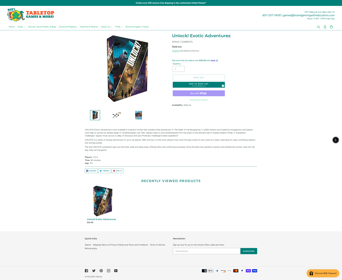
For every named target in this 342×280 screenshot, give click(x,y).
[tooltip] (223, 86)
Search (88, 245)
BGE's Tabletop (96, 277)
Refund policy (91, 248)
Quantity (177, 64)
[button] (199, 85)
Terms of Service (157, 245)
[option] (94, 116)
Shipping (175, 51)
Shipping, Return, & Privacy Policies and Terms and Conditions (120, 245)
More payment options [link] (199, 100)
